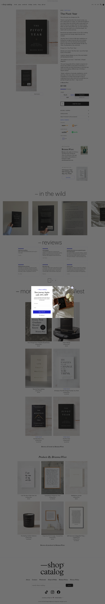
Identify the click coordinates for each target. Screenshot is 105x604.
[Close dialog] (72, 288)
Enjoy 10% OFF (42, 311)
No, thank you (41, 315)
